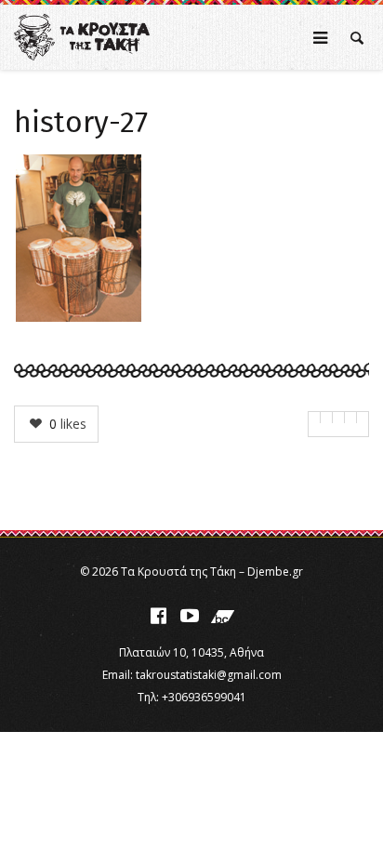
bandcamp (222, 615)
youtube (189, 615)
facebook (159, 615)
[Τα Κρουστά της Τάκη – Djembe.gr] (82, 37)
